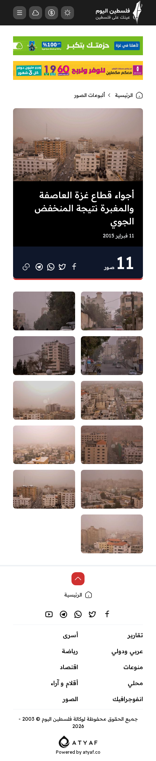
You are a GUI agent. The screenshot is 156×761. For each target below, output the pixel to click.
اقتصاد (69, 667)
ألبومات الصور (89, 95)
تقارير (135, 635)
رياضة (70, 651)
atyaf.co (91, 752)
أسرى (70, 635)
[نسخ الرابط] (26, 267)
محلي (135, 683)
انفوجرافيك (127, 699)
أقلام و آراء (64, 683)
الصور (70, 699)
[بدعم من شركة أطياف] (78, 741)
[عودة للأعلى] (78, 578)
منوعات (133, 667)
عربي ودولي (127, 651)
